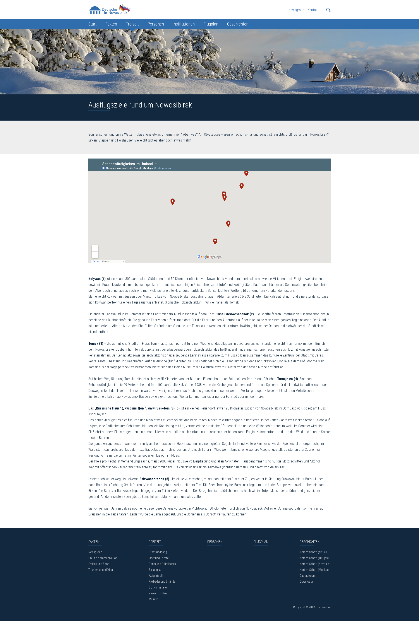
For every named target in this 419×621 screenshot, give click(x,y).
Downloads (307, 581)
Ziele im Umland (158, 593)
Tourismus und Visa (100, 570)
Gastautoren (307, 575)
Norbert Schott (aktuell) (314, 552)
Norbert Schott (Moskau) (315, 570)
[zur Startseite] (110, 8)
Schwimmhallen (158, 587)
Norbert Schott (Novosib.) (315, 564)
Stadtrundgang (158, 552)
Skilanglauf (155, 570)
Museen (153, 599)
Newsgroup (95, 552)
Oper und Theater (159, 558)
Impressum (324, 607)
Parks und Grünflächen (162, 564)
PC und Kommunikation (102, 558)
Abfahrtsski (156, 575)
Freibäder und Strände (162, 581)
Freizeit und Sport (99, 564)
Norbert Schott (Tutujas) (314, 558)
